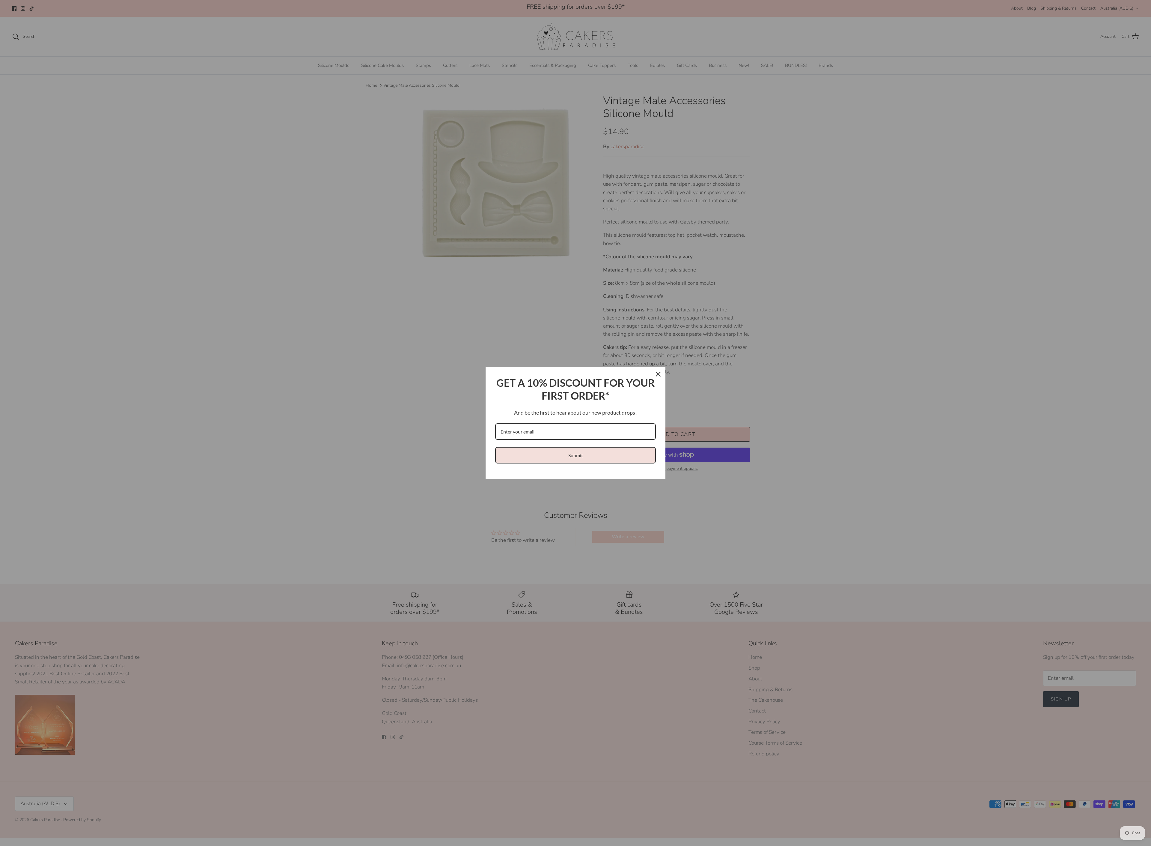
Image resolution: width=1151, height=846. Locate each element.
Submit (575, 455)
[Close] (658, 374)
